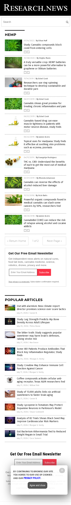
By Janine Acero (43, 137)
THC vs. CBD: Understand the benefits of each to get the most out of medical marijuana (45, 164)
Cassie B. (33, 313)
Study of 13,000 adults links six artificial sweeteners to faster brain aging (38, 393)
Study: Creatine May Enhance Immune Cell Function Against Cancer (40, 367)
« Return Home (16, 240)
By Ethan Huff (41, 41)
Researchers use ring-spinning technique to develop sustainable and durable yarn (44, 85)
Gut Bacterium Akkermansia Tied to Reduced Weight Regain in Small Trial (41, 433)
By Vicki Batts (41, 195)
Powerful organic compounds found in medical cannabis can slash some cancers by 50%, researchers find (45, 202)
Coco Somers (35, 438)
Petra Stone (35, 326)
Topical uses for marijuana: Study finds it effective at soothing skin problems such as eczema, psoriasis (45, 144)
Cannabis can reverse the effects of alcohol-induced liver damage (43, 184)
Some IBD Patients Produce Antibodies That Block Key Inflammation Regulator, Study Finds (41, 352)
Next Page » (54, 240)
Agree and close (37, 485)
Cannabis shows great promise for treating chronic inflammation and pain (45, 105)
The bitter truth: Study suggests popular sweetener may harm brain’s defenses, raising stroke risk (39, 335)
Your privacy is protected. (19, 282)
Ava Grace (34, 342)
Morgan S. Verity (37, 359)
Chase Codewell (37, 412)
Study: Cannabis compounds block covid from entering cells (43, 46)
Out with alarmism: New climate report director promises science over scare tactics (41, 308)
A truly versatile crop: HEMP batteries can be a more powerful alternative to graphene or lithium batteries (45, 65)
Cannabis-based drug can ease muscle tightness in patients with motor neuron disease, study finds (42, 123)
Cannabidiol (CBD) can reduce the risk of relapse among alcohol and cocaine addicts (45, 223)
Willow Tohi (34, 385)
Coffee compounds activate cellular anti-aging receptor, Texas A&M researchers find (41, 380)
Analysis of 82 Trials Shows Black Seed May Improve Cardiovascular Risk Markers (41, 420)
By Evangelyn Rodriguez (46, 157)
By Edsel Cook (42, 78)
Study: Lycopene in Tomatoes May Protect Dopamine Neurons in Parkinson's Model (40, 407)
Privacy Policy (32, 478)
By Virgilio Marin (43, 58)
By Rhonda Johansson (46, 178)
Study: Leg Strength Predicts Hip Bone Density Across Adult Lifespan (38, 321)
